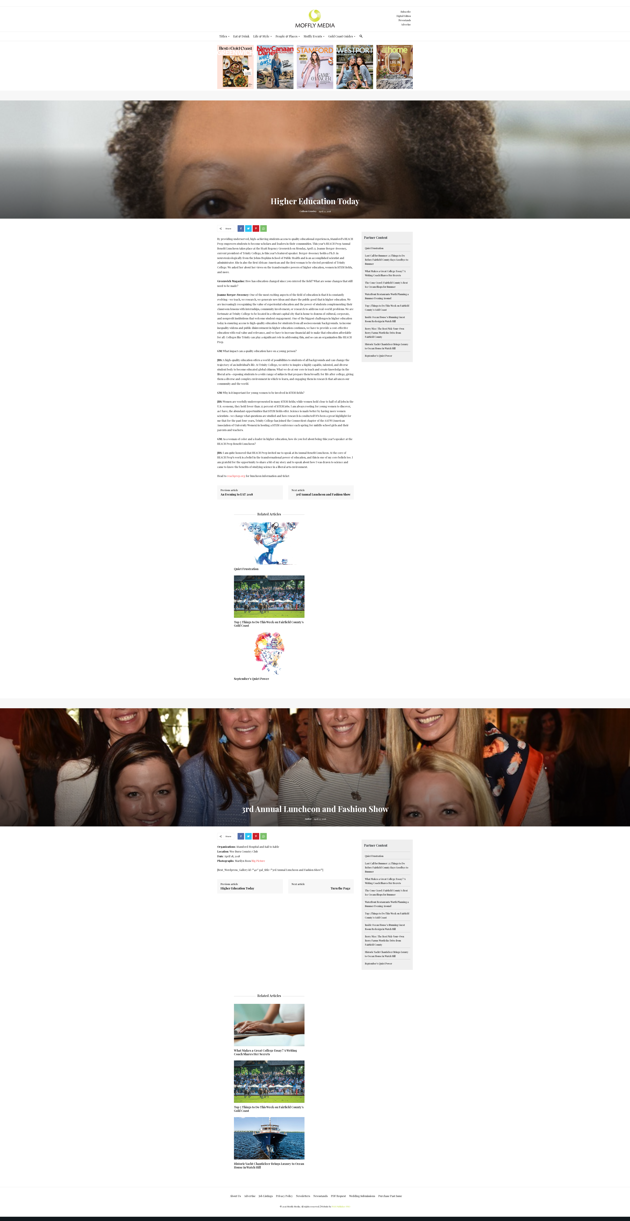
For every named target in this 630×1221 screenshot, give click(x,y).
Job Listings (266, 1196)
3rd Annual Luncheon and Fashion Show (323, 494)
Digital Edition (404, 16)
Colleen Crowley (308, 211)
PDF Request (338, 1196)
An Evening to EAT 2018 (236, 494)
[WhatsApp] (263, 228)
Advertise (406, 24)
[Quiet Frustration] (269, 543)
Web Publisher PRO (341, 1206)
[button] (361, 36)
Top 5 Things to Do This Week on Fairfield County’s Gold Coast (269, 624)
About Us (235, 1196)
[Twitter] (248, 228)
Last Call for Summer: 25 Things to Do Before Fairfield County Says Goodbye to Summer (386, 259)
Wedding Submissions (362, 1196)
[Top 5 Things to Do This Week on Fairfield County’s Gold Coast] (269, 596)
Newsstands (405, 20)
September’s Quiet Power (378, 355)
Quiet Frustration (374, 248)
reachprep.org (236, 476)
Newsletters (303, 1196)
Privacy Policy (284, 1196)
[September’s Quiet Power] (269, 653)
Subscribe (406, 11)
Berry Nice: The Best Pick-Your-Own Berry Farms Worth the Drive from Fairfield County (384, 332)
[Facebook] (241, 228)
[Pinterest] (256, 228)
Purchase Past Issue (390, 1196)
